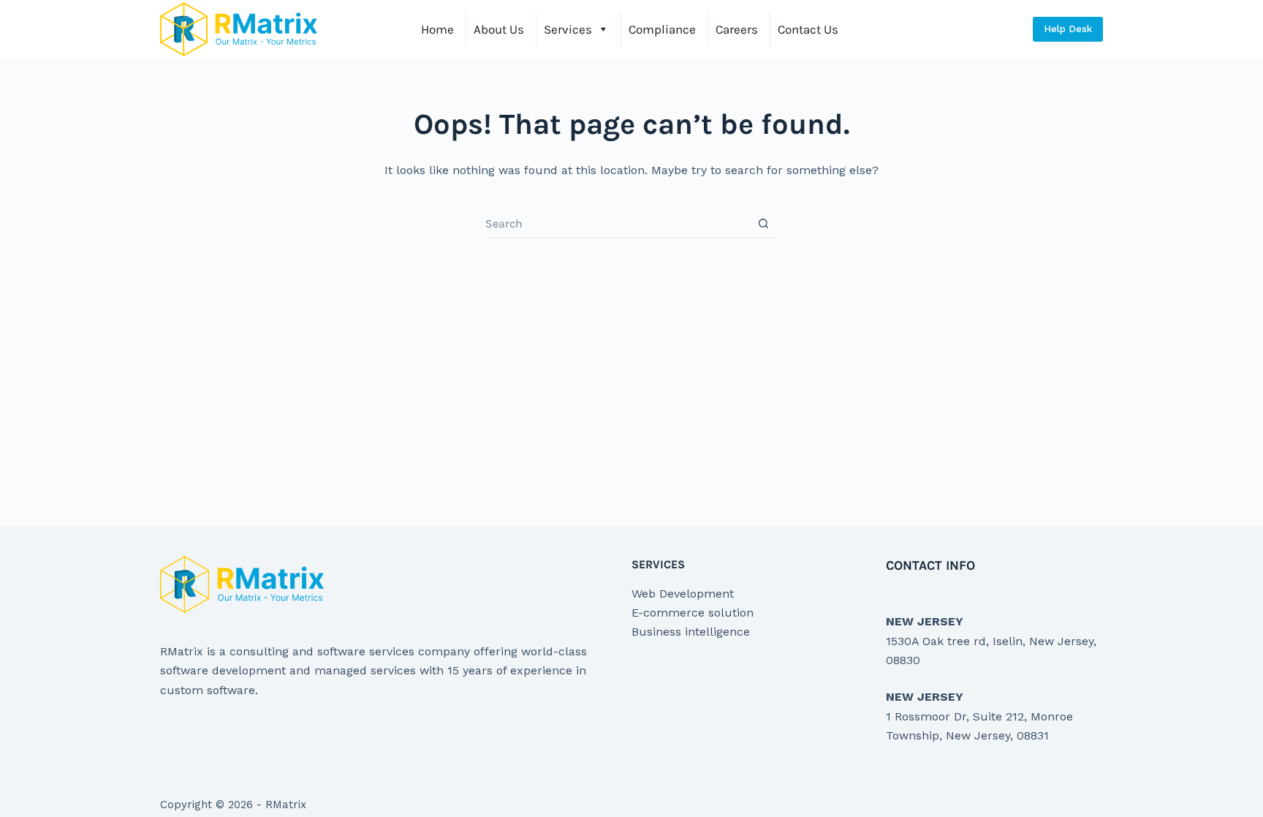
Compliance (662, 29)
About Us (499, 29)
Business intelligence (691, 632)
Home (437, 29)
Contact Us (808, 29)
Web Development (683, 593)
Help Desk (1068, 28)
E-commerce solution (693, 613)
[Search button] (763, 223)
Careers (737, 29)
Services (568, 29)
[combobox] (617, 223)
